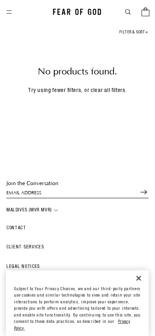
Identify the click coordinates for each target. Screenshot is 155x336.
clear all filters (108, 91)
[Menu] (9, 12)
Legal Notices (23, 266)
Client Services (25, 247)
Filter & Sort (132, 33)
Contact (16, 228)
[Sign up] (140, 192)
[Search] (128, 12)
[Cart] (145, 12)
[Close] (138, 278)
